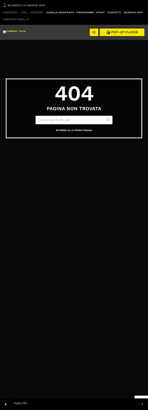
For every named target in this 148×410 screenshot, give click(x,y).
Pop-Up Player (122, 32)
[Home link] (14, 32)
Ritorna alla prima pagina (74, 130)
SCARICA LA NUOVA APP (24, 12)
